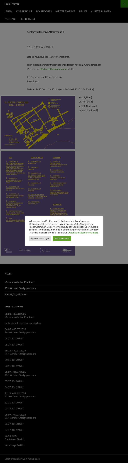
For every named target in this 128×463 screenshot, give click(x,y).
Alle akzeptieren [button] (62, 238)
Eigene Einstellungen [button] (40, 238)
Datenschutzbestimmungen (83, 232)
